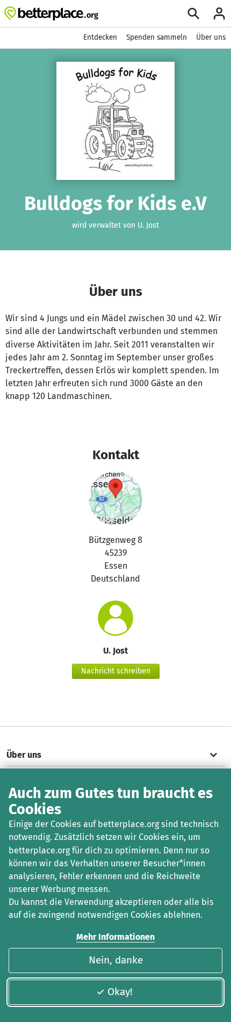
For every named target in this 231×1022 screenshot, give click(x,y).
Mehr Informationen (115, 937)
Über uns (211, 37)
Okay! (120, 991)
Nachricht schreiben (115, 671)
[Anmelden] (219, 13)
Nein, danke (116, 960)
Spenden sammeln (156, 37)
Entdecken (100, 37)
